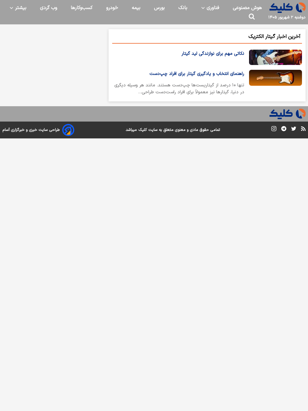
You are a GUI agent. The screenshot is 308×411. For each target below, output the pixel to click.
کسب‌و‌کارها (82, 7)
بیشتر (20, 7)
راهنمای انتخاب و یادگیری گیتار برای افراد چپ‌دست (196, 73)
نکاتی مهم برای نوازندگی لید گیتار (212, 53)
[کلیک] (288, 7)
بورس (159, 7)
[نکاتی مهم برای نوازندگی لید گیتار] (275, 57)
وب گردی (48, 7)
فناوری (212, 7)
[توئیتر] (293, 130)
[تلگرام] (283, 130)
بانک (182, 7)
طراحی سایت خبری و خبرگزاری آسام (31, 130)
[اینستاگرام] (273, 130)
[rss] (303, 129)
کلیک (142, 130)
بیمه (136, 7)
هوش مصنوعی (247, 7)
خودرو (112, 7)
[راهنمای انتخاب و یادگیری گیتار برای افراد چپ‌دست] (275, 84)
